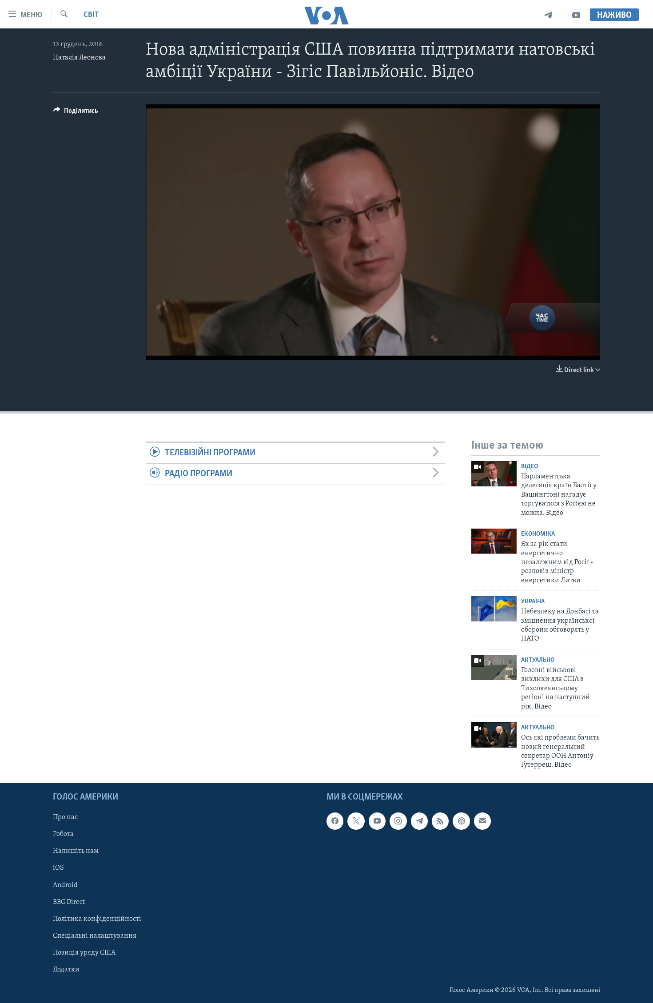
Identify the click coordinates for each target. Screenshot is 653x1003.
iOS (58, 868)
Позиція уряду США (84, 952)
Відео (529, 466)
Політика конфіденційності (97, 918)
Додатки (66, 969)
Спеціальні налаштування (94, 935)
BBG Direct (69, 901)
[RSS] (440, 820)
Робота (63, 834)
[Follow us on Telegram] (419, 820)
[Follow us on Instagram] (398, 820)
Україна (533, 601)
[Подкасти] (461, 820)
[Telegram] (548, 15)
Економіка (538, 534)
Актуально (537, 660)
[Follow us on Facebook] (334, 820)
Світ (91, 15)
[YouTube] (576, 15)
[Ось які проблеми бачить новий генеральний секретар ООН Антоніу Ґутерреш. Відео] (494, 735)
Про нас (65, 817)
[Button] (75, 112)
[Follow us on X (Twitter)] (355, 820)
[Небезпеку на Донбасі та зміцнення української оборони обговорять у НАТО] (494, 608)
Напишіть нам (76, 851)
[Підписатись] (482, 820)
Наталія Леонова (79, 57)
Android (65, 884)
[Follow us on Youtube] (377, 820)
